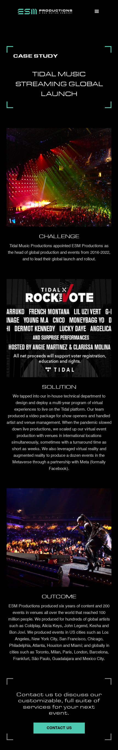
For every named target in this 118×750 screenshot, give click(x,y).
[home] (45, 11)
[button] (97, 11)
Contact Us (59, 728)
